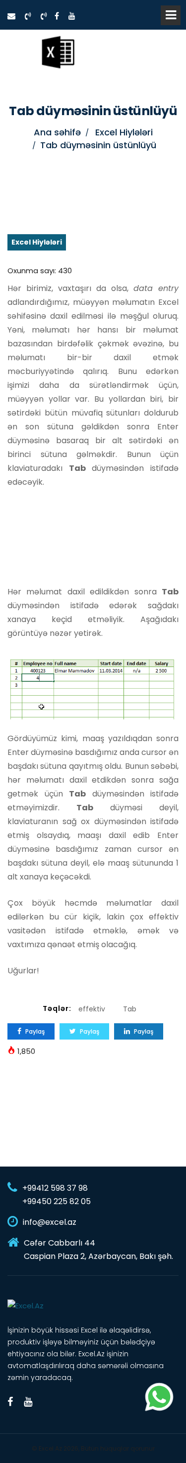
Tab (129, 1009)
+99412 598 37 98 (55, 1188)
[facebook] (57, 16)
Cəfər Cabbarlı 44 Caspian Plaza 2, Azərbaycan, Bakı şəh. (98, 1249)
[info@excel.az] (11, 16)
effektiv (91, 1009)
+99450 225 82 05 (56, 1201)
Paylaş (34, 1031)
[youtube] (71, 16)
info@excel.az (49, 1222)
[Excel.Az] (58, 52)
